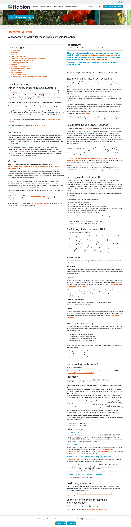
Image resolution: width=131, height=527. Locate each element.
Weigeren (71, 523)
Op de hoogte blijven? (18, 75)
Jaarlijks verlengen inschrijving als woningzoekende (29, 76)
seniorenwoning (104, 451)
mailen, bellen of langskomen (96, 509)
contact (21, 151)
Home (9, 27)
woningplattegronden (43, 106)
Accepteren (61, 523)
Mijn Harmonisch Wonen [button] (113, 7)
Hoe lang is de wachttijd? (19, 67)
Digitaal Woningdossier (41, 203)
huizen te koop (40, 125)
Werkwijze (14, 52)
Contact (13, 2)
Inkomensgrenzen (17, 71)
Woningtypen (86, 113)
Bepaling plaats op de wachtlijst (22, 60)
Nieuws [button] (49, 6)
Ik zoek (15, 27)
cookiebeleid (90, 519)
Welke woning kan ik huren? (20, 68)
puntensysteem (19, 187)
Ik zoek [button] (42, 6)
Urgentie (14, 64)
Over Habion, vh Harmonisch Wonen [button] (65, 6)
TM (42, 95)
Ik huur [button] (35, 6)
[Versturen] (100, 6)
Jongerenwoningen (73, 459)
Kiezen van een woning (19, 56)
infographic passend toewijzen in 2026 (81, 373)
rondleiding (43, 115)
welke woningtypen (38, 196)
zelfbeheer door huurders (97, 59)
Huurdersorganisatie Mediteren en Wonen (98, 55)
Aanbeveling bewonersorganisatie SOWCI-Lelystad (28, 59)
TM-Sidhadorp (17, 93)
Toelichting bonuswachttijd (20, 63)
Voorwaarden (15, 51)
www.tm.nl (15, 115)
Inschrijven (15, 55)
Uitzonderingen (16, 72)
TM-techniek (87, 128)
